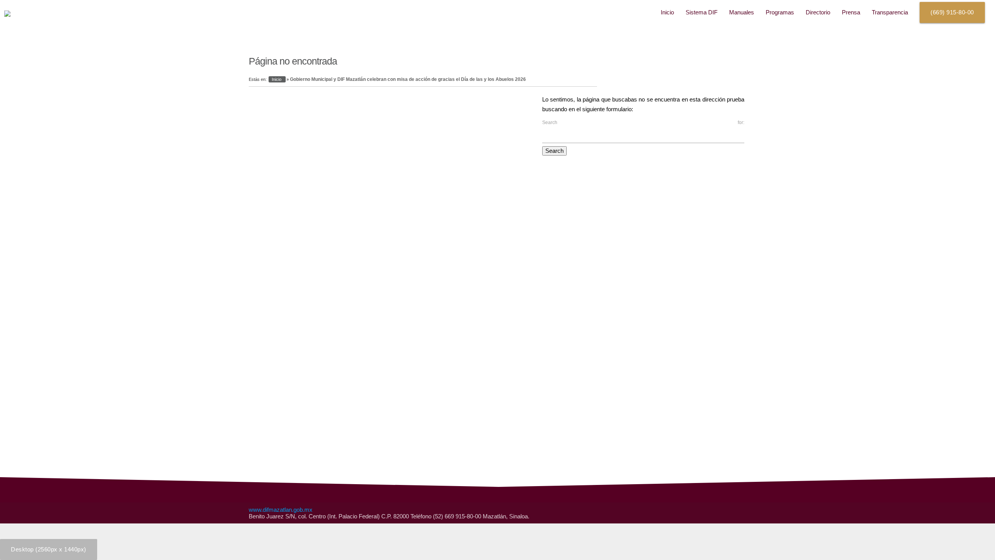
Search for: (643, 122)
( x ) (48, 549)
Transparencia (890, 12)
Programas (780, 12)
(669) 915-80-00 (952, 12)
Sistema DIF (701, 12)
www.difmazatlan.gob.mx (280, 509)
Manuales (741, 12)
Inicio (667, 12)
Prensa (851, 12)
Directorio (818, 12)
